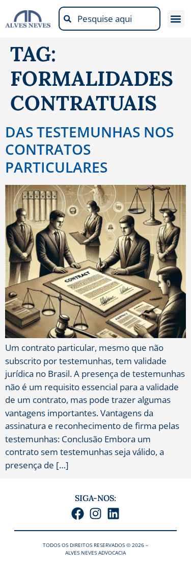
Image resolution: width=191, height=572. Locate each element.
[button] (176, 18)
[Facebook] (77, 513)
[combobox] (109, 19)
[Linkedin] (113, 513)
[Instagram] (95, 513)
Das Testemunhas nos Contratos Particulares (89, 149)
